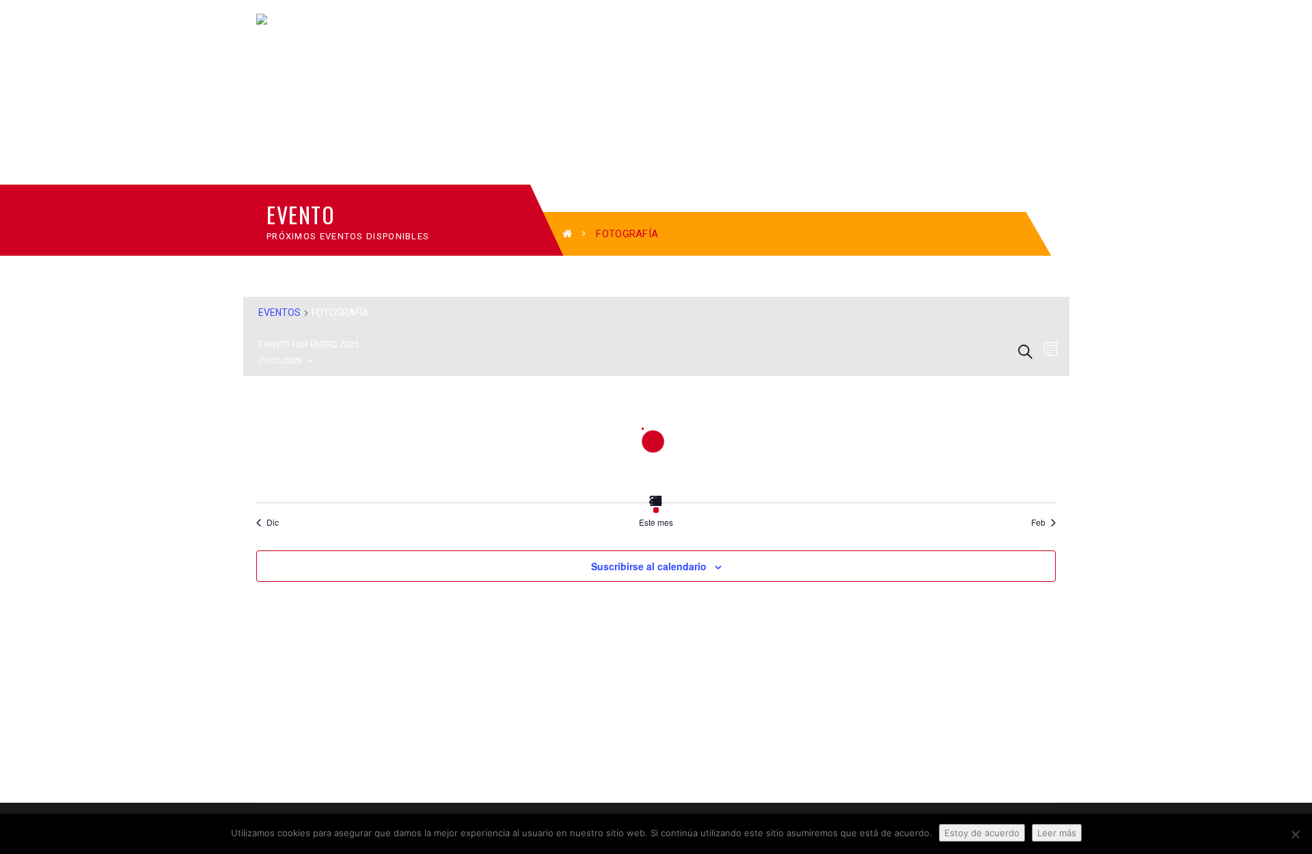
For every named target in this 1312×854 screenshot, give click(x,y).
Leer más (1056, 832)
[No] (1295, 834)
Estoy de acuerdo (982, 832)
